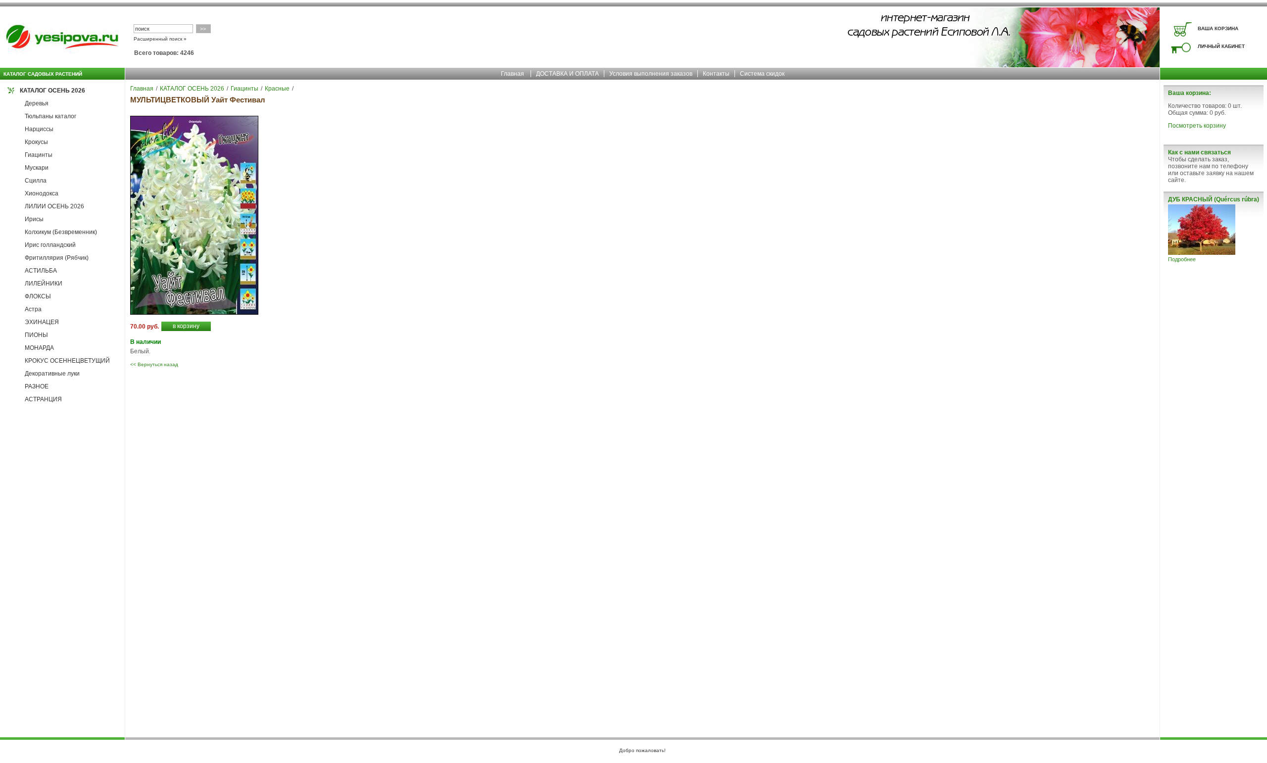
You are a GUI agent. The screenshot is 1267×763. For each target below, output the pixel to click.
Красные (277, 88)
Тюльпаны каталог (50, 116)
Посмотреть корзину (1197, 125)
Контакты (716, 73)
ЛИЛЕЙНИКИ (43, 283)
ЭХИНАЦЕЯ (42, 322)
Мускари (37, 167)
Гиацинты (38, 154)
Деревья (37, 103)
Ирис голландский (50, 244)
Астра (33, 309)
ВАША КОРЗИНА (1218, 28)
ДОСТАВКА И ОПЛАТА (567, 73)
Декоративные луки (52, 373)
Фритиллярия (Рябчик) (57, 257)
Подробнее (1182, 259)
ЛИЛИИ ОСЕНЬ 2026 (54, 206)
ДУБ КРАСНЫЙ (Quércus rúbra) (1213, 199)
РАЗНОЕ (37, 386)
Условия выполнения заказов (650, 73)
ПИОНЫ (36, 335)
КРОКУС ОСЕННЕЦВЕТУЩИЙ (67, 360)
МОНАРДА (39, 347)
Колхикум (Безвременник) (61, 232)
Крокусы (36, 142)
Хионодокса (41, 193)
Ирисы (34, 219)
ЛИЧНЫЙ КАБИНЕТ (1221, 46)
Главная (512, 73)
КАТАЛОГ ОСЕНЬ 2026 (52, 90)
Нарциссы (39, 129)
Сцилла (36, 180)
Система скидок (762, 73)
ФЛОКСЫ (38, 296)
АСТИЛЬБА (41, 270)
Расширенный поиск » (160, 39)
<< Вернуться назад (154, 364)
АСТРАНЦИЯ (43, 399)
